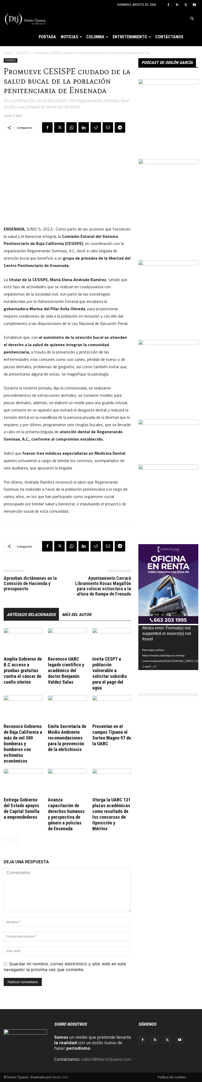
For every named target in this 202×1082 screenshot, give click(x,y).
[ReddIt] (95, 127)
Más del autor (76, 614)
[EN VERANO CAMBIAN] (168, 264)
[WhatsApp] (71, 127)
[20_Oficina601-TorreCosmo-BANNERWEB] (168, 622)
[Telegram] (120, 127)
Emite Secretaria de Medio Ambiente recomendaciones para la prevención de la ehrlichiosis (67, 738)
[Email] (108, 127)
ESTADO (23, 53)
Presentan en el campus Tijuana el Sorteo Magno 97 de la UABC (111, 735)
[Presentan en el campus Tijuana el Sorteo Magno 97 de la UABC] (111, 708)
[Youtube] (194, 4)
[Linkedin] (83, 127)
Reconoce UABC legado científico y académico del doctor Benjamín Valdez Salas (66, 670)
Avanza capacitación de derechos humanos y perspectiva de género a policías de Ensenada (66, 814)
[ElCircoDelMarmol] (168, 423)
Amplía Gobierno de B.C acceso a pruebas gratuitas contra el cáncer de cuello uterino (23, 670)
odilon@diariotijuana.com (106, 1059)
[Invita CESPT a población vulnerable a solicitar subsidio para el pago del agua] (111, 641)
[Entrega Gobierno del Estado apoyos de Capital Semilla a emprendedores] (23, 782)
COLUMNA (95, 36)
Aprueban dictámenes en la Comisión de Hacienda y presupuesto (30, 583)
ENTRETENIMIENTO (130, 36)
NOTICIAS (69, 36)
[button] (192, 19)
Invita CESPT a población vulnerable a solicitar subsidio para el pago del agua (109, 673)
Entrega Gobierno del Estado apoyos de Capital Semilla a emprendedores (21, 808)
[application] (168, 647)
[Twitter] (186, 4)
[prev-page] (7, 839)
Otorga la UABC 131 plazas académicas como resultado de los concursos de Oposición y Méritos (111, 814)
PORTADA (47, 36)
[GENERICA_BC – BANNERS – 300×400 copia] (168, 83)
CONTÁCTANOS (169, 36)
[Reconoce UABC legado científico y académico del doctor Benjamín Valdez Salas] (67, 641)
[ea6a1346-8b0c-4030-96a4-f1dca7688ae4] (168, 162)
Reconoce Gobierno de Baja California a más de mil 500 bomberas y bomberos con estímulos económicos (23, 744)
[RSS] (177, 4)
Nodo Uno (60, 1077)
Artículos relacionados (31, 614)
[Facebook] (168, 4)
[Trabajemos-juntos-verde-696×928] (168, 343)
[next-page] (15, 839)
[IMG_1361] (168, 468)
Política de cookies (172, 1077)
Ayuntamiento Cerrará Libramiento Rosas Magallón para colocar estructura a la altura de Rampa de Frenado (103, 586)
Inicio (8, 53)
